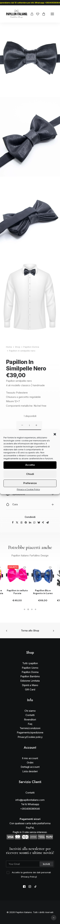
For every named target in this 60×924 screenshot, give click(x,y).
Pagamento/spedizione (30, 732)
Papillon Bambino (30, 676)
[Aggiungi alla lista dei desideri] (24, 567)
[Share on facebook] (13, 523)
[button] (54, 434)
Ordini (30, 762)
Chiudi (30, 474)
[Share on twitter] (17, 523)
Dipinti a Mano (30, 685)
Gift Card (30, 689)
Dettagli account (30, 766)
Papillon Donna (31, 347)
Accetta (30, 464)
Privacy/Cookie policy (30, 737)
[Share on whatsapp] (34, 523)
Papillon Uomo (30, 667)
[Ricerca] (25, 13)
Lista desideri (30, 771)
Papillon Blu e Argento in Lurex (43, 592)
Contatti (30, 715)
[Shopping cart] (42, 13)
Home (9, 347)
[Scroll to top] (53, 917)
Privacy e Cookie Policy (28, 489)
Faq (30, 723)
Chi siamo (30, 710)
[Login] (30, 13)
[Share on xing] (43, 523)
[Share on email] (47, 523)
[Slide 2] (28, 609)
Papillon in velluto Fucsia (17, 592)
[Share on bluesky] (39, 523)
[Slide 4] (35, 609)
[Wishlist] (36, 13)
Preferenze (30, 483)
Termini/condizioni (30, 728)
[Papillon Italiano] (16, 14)
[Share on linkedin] (30, 523)
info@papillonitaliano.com (30, 799)
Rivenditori (30, 719)
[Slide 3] (32, 609)
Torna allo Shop (30, 630)
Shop (17, 347)
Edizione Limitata (30, 680)
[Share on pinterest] (26, 523)
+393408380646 (30, 808)
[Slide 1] (24, 609)
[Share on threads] (21, 523)
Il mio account (30, 758)
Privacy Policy (29, 876)
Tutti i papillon (30, 663)
